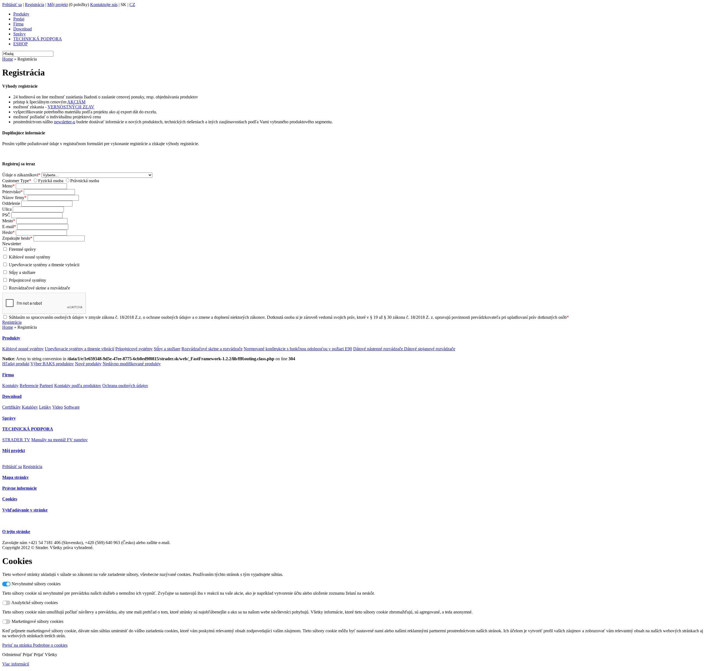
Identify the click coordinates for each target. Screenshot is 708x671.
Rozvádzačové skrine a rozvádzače (39, 288)
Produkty (21, 14)
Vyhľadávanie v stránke (25, 510)
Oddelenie (11, 203)
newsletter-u (64, 121)
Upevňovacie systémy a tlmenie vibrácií (79, 348)
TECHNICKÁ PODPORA (37, 38)
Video (57, 407)
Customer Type (15, 180)
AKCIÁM (76, 102)
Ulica (7, 209)
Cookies (9, 499)
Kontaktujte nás (104, 4)
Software (72, 407)
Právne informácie (19, 488)
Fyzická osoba (50, 180)
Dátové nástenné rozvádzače (378, 348)
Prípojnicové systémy (27, 280)
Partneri (46, 385)
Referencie (29, 385)
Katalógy (30, 407)
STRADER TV (16, 439)
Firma (18, 24)
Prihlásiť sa (12, 4)
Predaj (18, 19)
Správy (19, 34)
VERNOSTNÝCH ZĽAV (71, 107)
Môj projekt (57, 4)
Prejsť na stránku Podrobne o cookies (34, 645)
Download (22, 29)
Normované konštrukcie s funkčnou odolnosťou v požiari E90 (298, 348)
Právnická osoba (84, 180)
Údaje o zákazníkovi (20, 175)
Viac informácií (15, 664)
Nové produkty (88, 363)
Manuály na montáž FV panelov (59, 439)
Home (7, 59)
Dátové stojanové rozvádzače (429, 348)
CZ (132, 4)
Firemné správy (22, 249)
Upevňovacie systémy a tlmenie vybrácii (44, 264)
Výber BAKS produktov (52, 363)
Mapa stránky (15, 477)
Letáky (45, 407)
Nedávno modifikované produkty (132, 363)
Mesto (7, 220)
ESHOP (20, 43)
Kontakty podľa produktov (77, 385)
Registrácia (34, 4)
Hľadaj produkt (15, 363)
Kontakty (10, 385)
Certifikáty (11, 407)
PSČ (6, 215)
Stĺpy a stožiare (22, 272)
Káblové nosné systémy (29, 257)
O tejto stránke (16, 531)
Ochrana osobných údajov (125, 385)
